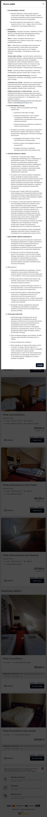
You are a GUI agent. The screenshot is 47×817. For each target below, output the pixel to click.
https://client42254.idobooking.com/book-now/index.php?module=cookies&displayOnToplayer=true (25, 102)
